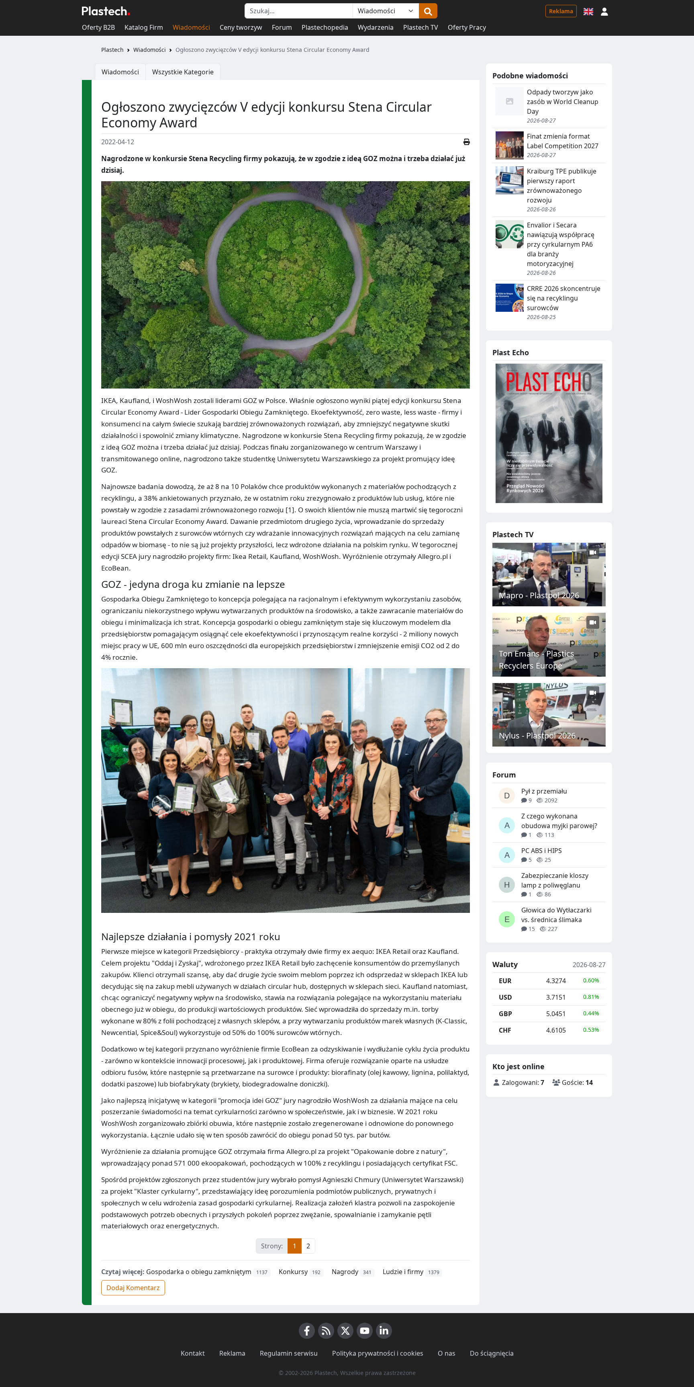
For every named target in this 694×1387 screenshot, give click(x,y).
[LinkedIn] (384, 1331)
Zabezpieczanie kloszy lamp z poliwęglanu (554, 880)
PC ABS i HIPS (541, 850)
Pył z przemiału (544, 791)
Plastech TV (420, 27)
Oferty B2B (98, 27)
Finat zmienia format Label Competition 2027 (562, 141)
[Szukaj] (428, 10)
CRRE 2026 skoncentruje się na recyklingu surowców (563, 298)
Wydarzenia (376, 27)
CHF (505, 1030)
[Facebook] (307, 1331)
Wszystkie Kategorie (183, 72)
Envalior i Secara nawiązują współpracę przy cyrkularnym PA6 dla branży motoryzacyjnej (560, 244)
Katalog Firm (144, 27)
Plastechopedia (325, 27)
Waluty (505, 964)
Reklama (561, 11)
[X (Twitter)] (345, 1331)
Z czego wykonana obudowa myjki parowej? (559, 821)
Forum (282, 27)
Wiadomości (191, 27)
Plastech (112, 49)
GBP (505, 1013)
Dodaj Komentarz (133, 1287)
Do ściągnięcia (492, 1353)
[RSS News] (326, 1331)
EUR (505, 980)
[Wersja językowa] (588, 10)
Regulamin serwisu (289, 1353)
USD (505, 997)
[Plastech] (106, 10)
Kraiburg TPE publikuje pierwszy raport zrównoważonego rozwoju (561, 186)
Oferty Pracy (467, 27)
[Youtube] (365, 1331)
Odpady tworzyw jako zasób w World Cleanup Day (562, 102)
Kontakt (193, 1353)
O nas (446, 1353)
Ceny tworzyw (241, 27)
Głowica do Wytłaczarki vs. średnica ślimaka (556, 915)
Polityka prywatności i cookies (377, 1353)
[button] (604, 10)
